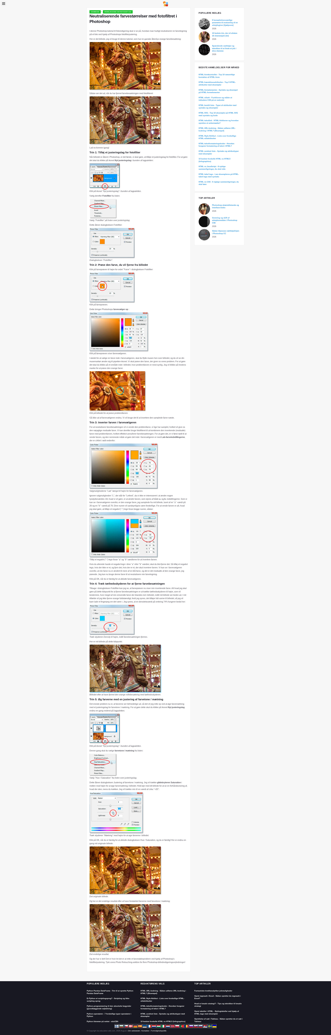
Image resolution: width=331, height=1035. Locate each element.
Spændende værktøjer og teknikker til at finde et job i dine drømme (224, 48)
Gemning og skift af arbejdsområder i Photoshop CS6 (224, 220)
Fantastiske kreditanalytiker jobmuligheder (213, 991)
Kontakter (145, 1031)
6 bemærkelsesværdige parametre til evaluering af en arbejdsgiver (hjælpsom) (225, 22)
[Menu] (3, 3)
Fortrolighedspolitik (158, 1031)
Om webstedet (134, 1031)
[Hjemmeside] (165, 3)
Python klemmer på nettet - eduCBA (102, 1021)
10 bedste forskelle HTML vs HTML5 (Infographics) (163, 1021)
